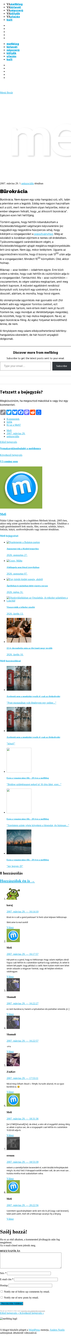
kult (9, 19)
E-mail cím (6, 1279)
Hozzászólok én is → (17, 881)
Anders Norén (57, 1329)
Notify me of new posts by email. (21, 1297)
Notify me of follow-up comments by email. (27, 1291)
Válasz (10, 927)
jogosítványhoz (43, 234)
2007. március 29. (16, 433)
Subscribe (61, 366)
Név (3, 1273)
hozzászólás (10, 1251)
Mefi (9, 430)
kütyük (15, 13)
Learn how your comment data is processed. (33, 1311)
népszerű (16, 10)
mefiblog (16, 4)
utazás (15, 16)
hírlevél (15, 7)
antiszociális (27, 183)
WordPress (34, 1329)
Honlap (4, 1285)
